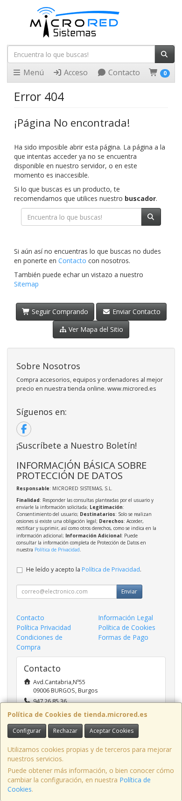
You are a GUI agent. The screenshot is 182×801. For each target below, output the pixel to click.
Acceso (75, 72)
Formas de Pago (123, 637)
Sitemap (26, 283)
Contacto (123, 72)
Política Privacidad (43, 627)
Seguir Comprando (59, 311)
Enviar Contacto (136, 311)
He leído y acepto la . (83, 569)
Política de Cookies (126, 627)
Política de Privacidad (57, 549)
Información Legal (125, 617)
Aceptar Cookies (111, 731)
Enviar (129, 591)
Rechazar (65, 731)
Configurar (27, 731)
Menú (32, 72)
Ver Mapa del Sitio (95, 329)
